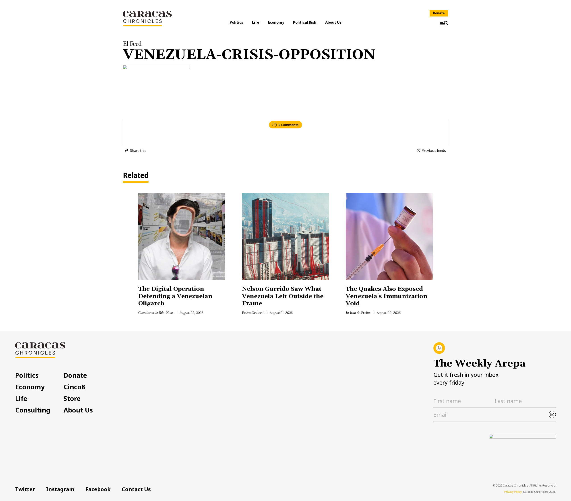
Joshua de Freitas (358, 313)
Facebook (98, 489)
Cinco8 (74, 386)
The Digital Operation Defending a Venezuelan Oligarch (175, 296)
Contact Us (136, 489)
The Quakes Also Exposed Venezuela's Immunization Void (386, 296)
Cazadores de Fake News (156, 313)
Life (255, 22)
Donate (439, 13)
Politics (236, 22)
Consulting (32, 410)
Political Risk (304, 22)
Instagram (60, 489)
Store (72, 398)
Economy (276, 22)
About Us (333, 22)
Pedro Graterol (253, 313)
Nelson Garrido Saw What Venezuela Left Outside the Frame (282, 296)
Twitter (25, 489)
